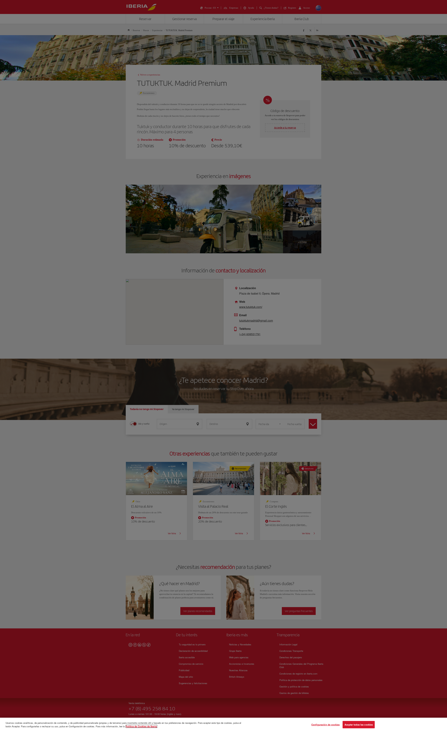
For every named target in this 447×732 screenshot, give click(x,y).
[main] (223, 725)
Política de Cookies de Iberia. (141, 726)
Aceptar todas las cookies (359, 724)
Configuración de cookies (325, 724)
